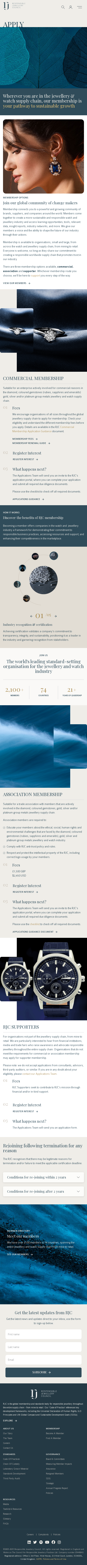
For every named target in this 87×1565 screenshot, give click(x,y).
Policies (49, 1493)
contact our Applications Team (39, 1073)
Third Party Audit (11, 1478)
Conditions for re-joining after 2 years (35, 1191)
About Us (8, 1429)
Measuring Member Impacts (59, 1464)
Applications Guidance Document (33, 932)
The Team (7, 1438)
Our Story (8, 1433)
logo (14, 7)
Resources (9, 1499)
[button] (70, 7)
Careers (6, 1443)
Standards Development (14, 1474)
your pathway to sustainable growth (39, 106)
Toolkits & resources (12, 1509)
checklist (35, 924)
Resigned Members (55, 1474)
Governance (53, 1454)
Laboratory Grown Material (15, 1469)
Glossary (7, 1519)
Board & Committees (55, 1459)
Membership (53, 1429)
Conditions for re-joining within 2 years (36, 1177)
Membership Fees (23, 439)
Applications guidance (26, 499)
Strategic (50, 1483)
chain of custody (11, 1464)
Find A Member (53, 1438)
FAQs (5, 1524)
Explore (8, 1420)
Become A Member (55, 1433)
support (35, 275)
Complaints (43, 1534)
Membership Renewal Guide (29, 443)
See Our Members (18, 1254)
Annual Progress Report (57, 1488)
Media (6, 1504)
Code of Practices (11, 1459)
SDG (48, 1478)
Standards (9, 1454)
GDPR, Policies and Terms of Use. (51, 1559)
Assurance (50, 1469)
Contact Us (8, 1448)
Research (7, 1514)
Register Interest (23, 459)
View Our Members (14, 283)
